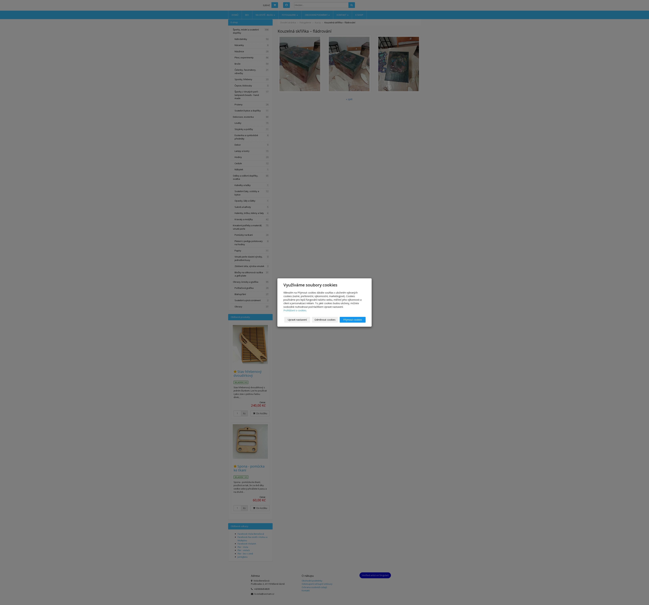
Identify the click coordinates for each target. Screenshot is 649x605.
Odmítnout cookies (325, 319)
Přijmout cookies (352, 319)
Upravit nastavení (297, 319)
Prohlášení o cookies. (295, 310)
